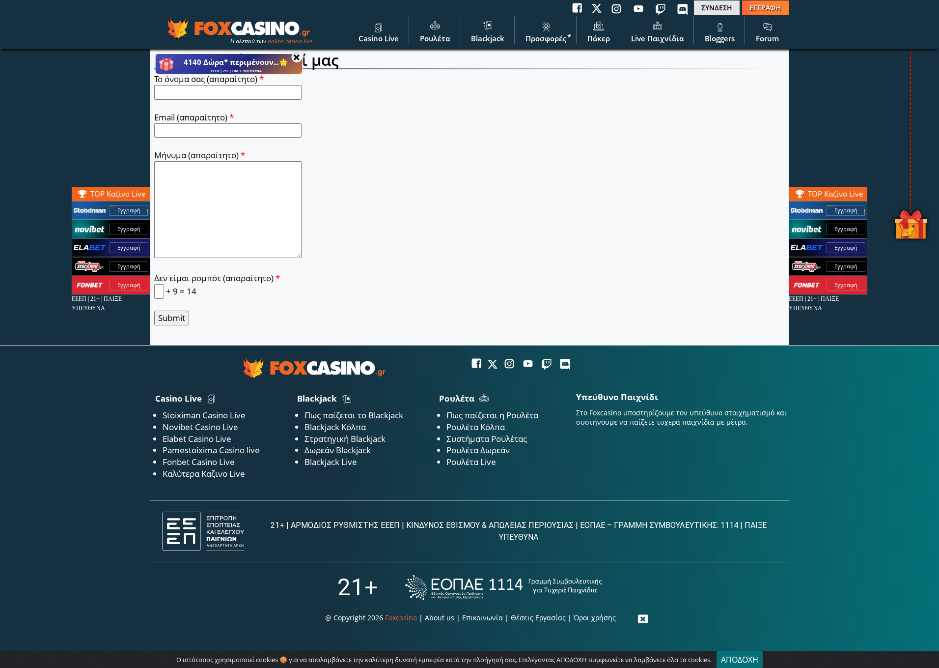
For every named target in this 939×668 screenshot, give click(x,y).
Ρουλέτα (435, 38)
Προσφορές (545, 38)
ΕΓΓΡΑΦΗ (765, 7)
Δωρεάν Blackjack (337, 450)
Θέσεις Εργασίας (538, 617)
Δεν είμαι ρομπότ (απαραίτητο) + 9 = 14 (217, 284)
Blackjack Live (330, 461)
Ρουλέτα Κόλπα (475, 427)
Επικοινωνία (482, 617)
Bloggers (720, 38)
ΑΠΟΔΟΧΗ (739, 659)
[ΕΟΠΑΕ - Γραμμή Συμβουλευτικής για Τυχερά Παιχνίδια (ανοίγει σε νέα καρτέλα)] (503, 587)
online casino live (290, 41)
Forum (767, 38)
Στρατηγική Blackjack (345, 438)
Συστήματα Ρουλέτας (486, 438)
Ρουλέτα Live (471, 461)
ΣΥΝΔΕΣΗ (716, 7)
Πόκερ (598, 38)
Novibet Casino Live (200, 427)
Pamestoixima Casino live (211, 450)
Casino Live (379, 38)
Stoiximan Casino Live (204, 415)
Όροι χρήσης (595, 617)
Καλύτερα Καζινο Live (204, 473)
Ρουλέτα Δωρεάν (478, 450)
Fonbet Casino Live (199, 461)
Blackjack (487, 38)
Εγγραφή (845, 210)
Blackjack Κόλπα (335, 427)
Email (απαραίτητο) (194, 117)
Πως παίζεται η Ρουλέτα (492, 415)
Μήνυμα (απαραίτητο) (199, 155)
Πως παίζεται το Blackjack (353, 415)
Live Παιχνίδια (657, 38)
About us (439, 617)
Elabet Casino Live (197, 438)
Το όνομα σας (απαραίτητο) (209, 79)
